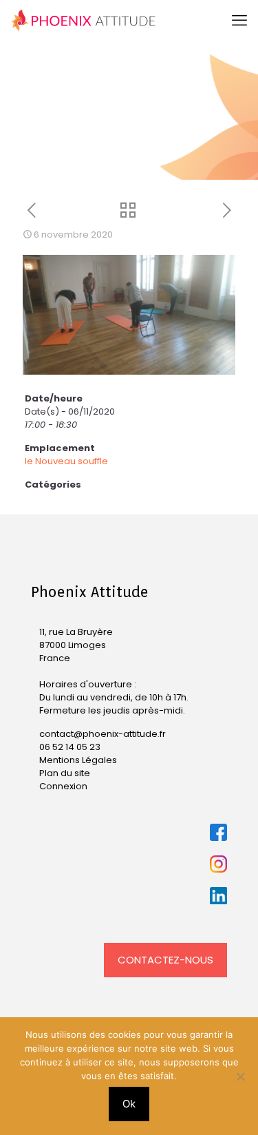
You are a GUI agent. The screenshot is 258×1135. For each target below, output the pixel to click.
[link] (218, 832)
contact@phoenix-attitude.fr (102, 733)
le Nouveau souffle (66, 461)
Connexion (63, 786)
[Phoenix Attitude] (83, 20)
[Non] (241, 1076)
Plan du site (64, 773)
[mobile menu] (239, 20)
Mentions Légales (78, 760)
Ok (129, 1103)
